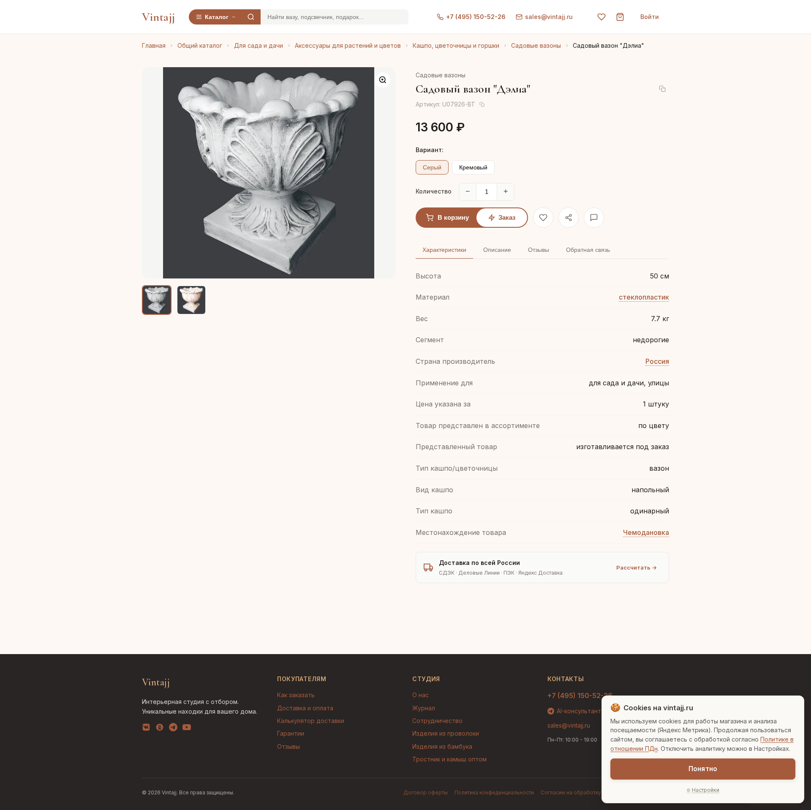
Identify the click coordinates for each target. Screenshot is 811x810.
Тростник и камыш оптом (449, 759)
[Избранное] (601, 16)
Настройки (705, 790)
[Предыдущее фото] (155, 172)
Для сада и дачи (258, 45)
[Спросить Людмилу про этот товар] (594, 217)
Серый (432, 167)
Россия (657, 361)
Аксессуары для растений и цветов (348, 45)
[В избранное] (543, 217)
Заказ (506, 217)
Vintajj (158, 17)
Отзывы (288, 746)
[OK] (159, 729)
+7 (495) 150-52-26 (476, 16)
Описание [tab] (497, 249)
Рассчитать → (636, 567)
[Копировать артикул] (482, 104)
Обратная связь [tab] (588, 249)
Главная (154, 45)
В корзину (453, 217)
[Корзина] (620, 16)
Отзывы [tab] (538, 249)
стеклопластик (644, 297)
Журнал (423, 708)
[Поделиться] (568, 217)
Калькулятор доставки (310, 720)
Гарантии (290, 733)
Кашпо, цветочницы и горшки (456, 45)
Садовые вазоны (536, 45)
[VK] (146, 729)
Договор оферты (425, 792)
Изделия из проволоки (445, 733)
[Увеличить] (382, 79)
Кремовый (473, 167)
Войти (649, 16)
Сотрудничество (437, 720)
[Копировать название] (662, 88)
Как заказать (296, 694)
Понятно (703, 769)
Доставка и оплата (305, 708)
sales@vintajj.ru (549, 16)
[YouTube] (186, 729)
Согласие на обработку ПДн (577, 792)
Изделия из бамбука (442, 746)
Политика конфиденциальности (494, 792)
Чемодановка (646, 532)
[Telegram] (173, 729)
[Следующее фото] (381, 172)
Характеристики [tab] (444, 249)
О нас (420, 694)
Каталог (217, 17)
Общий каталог (199, 45)
